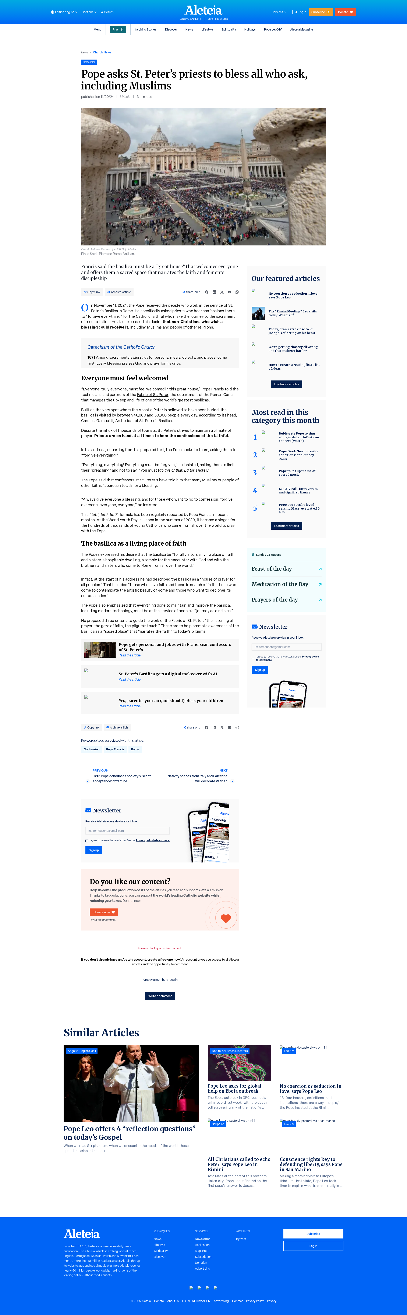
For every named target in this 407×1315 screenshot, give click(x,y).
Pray (115, 29)
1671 (91, 357)
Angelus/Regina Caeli (82, 1051)
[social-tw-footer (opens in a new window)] (207, 1288)
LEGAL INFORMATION (196, 1301)
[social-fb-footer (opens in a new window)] (199, 1288)
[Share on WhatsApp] (237, 292)
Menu (97, 29)
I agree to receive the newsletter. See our (130, 840)
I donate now (101, 912)
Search (109, 12)
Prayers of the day (275, 599)
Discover (171, 29)
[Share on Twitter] (222, 292)
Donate (343, 12)
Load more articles (286, 384)
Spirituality (229, 29)
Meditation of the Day (280, 584)
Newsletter (202, 1239)
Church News (102, 52)
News (189, 29)
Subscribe (318, 12)
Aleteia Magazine (301, 29)
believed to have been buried (193, 409)
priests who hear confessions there (203, 310)
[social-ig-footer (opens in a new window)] (215, 1288)
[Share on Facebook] (206, 292)
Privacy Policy (255, 1301)
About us (173, 1301)
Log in (302, 12)
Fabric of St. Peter (152, 394)
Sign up (94, 850)
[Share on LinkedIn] (214, 292)
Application (202, 1245)
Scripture (218, 1124)
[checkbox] (86, 841)
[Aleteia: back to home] (203, 9)
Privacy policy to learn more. (153, 840)
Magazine (201, 1251)
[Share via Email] (229, 292)
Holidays (250, 29)
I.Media (125, 97)
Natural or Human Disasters (230, 1051)
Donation (201, 1263)
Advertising (202, 1268)
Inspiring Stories (145, 29)
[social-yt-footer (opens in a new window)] (191, 1288)
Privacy (271, 1301)
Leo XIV (289, 1051)
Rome (135, 749)
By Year (241, 1239)
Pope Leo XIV (273, 29)
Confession (91, 749)
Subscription (203, 1257)
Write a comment (160, 996)
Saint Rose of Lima (218, 19)
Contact (237, 1301)
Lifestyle (207, 29)
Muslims (154, 327)
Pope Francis (115, 749)
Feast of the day (272, 569)
